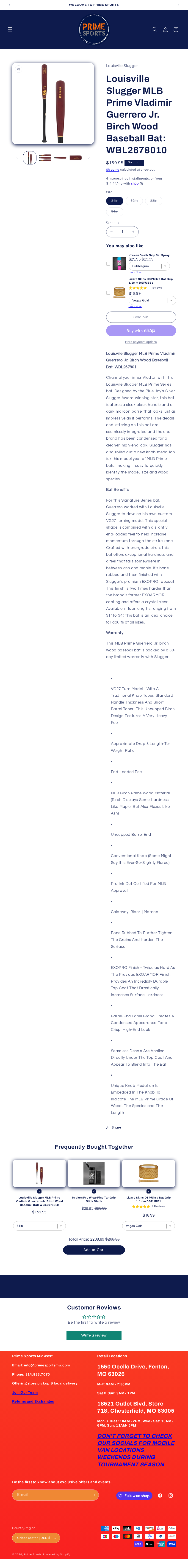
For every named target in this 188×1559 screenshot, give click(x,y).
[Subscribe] (93, 1495)
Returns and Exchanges (33, 1401)
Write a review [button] (94, 1335)
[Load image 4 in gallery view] (75, 157)
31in (117, 202)
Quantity (112, 222)
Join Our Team (25, 1392)
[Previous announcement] (9, 5)
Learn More (135, 272)
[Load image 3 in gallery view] (60, 157)
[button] (10, 29)
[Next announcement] (179, 5)
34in (117, 213)
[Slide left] (17, 158)
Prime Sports (33, 1554)
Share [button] (116, 1127)
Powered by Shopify (56, 1554)
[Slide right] (89, 158)
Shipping (112, 169)
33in (156, 202)
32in (137, 202)
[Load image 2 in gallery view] (45, 157)
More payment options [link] (141, 342)
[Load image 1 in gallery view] (29, 157)
